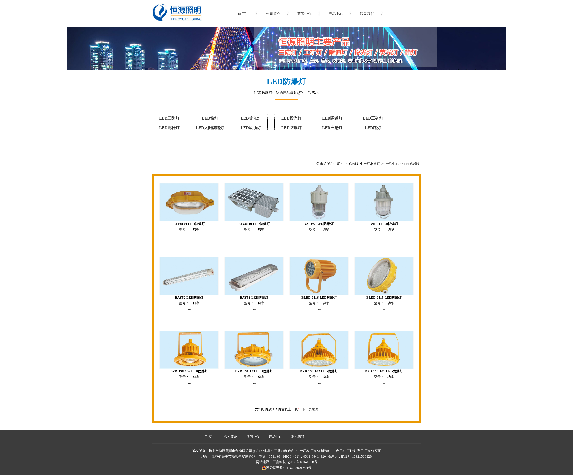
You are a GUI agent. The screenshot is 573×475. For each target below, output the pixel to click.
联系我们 (367, 14)
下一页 (307, 409)
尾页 (315, 409)
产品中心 (336, 14)
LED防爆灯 (412, 164)
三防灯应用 (355, 451)
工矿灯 (196, 17)
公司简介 (273, 14)
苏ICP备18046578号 (302, 462)
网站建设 (262, 462)
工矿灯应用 (372, 451)
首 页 (242, 14)
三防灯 (196, 49)
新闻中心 (304, 14)
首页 (376, 164)
